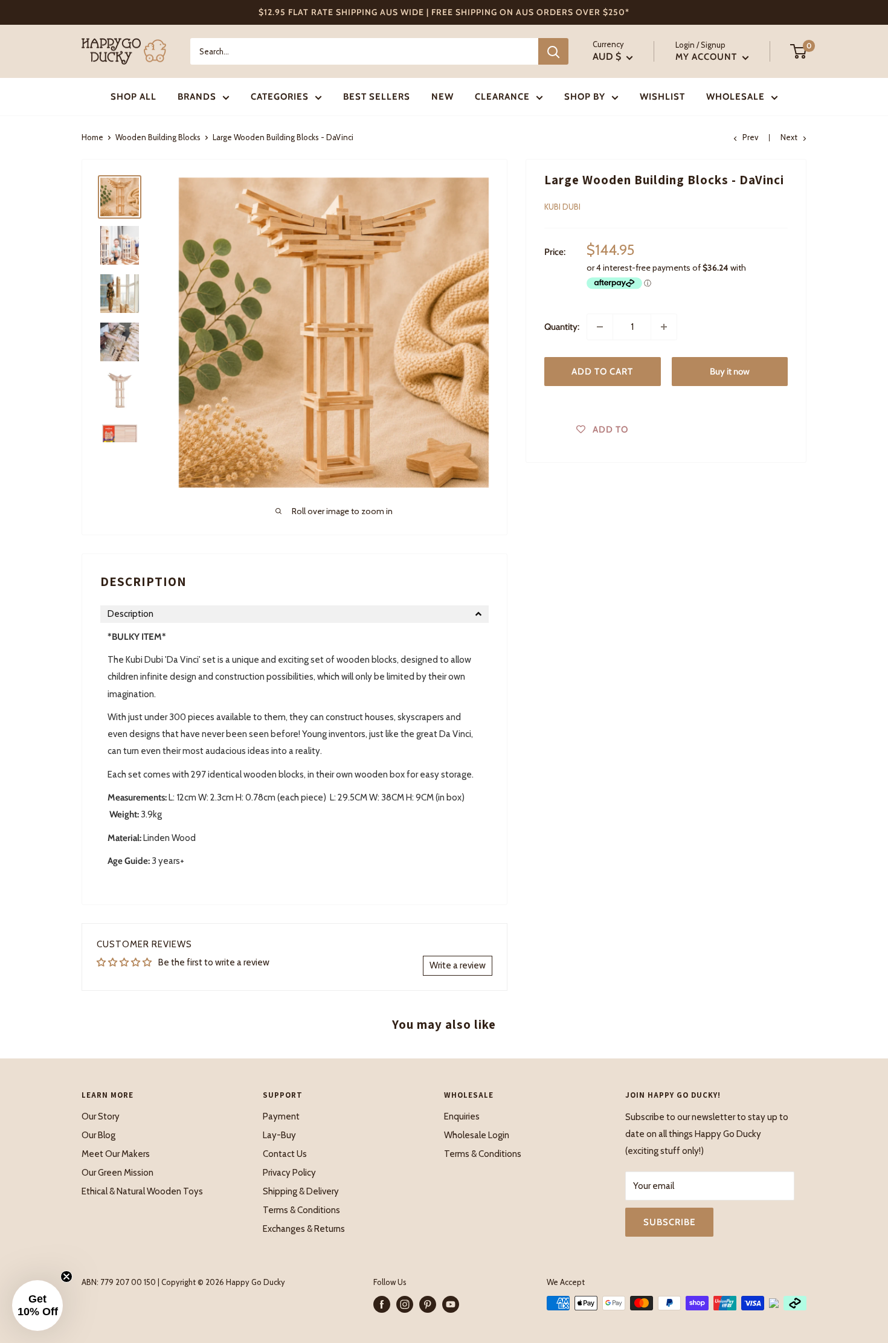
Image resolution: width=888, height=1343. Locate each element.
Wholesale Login (476, 1135)
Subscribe (669, 1222)
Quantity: (561, 326)
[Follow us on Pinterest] (427, 1304)
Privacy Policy (289, 1172)
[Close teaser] (66, 1277)
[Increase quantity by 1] (664, 327)
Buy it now (730, 371)
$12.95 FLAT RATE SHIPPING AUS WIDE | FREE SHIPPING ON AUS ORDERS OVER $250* (444, 12)
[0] (798, 51)
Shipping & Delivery (301, 1191)
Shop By (584, 96)
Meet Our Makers (116, 1153)
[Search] (553, 51)
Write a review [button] (458, 965)
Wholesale (735, 96)
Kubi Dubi (562, 206)
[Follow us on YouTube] (450, 1304)
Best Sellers (376, 96)
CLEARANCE (502, 96)
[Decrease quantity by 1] (600, 327)
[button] (294, 614)
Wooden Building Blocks (158, 137)
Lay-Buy (279, 1135)
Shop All (133, 96)
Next (788, 137)
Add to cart (602, 371)
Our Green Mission (117, 1172)
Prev (750, 137)
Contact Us (285, 1153)
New (442, 96)
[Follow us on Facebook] (381, 1304)
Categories (280, 96)
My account (707, 56)
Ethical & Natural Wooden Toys (142, 1191)
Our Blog (98, 1135)
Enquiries (462, 1116)
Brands (197, 96)
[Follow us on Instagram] (404, 1304)
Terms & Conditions (301, 1210)
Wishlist (662, 96)
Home (92, 137)
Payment (281, 1116)
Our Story (101, 1116)
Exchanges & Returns (304, 1228)
